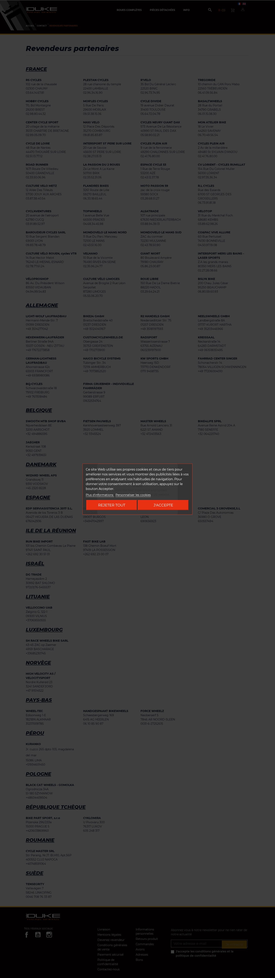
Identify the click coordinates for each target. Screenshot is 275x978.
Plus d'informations (100, 495)
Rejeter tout (111, 505)
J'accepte (163, 505)
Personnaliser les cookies (133, 495)
